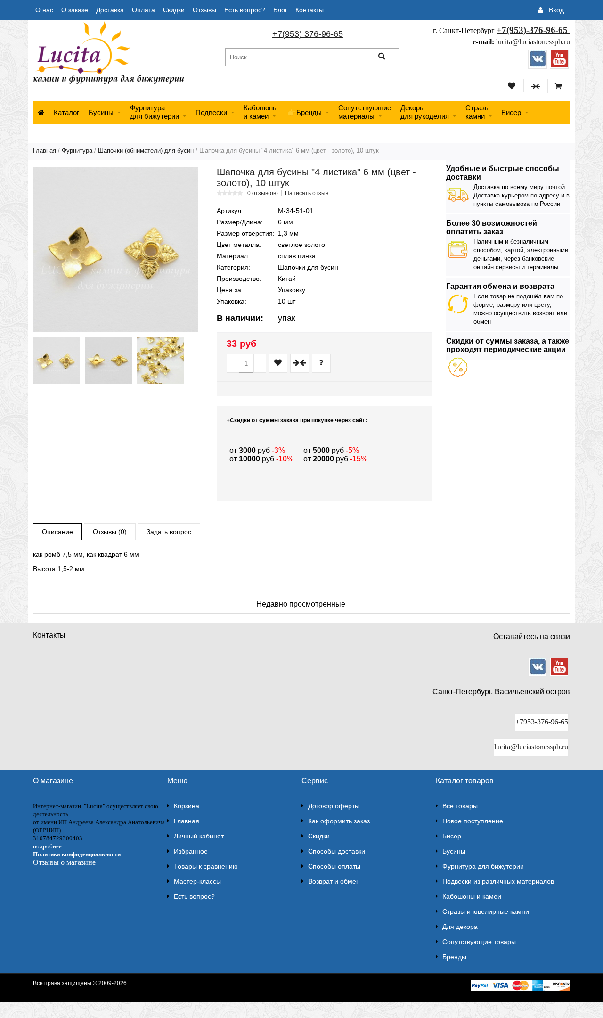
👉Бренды (304, 112)
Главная (44, 150)
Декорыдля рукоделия (424, 112)
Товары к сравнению (206, 866)
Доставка (110, 10)
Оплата (143, 10)
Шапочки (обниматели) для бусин (146, 150)
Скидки (174, 10)
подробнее (47, 846)
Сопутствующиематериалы (364, 112)
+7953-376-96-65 (541, 722)
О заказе (74, 10)
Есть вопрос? (244, 10)
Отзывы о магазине (64, 862)
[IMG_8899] (56, 360)
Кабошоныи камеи (261, 112)
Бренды (454, 957)
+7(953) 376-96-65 (307, 34)
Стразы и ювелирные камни (485, 911)
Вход (556, 10)
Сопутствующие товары (479, 941)
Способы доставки (336, 851)
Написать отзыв (306, 193)
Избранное (191, 851)
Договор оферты (333, 806)
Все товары (460, 806)
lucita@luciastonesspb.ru (533, 42)
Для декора (460, 926)
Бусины (101, 112)
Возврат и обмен (334, 881)
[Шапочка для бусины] (115, 249)
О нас (44, 10)
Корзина (186, 806)
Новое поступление (472, 821)
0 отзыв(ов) (262, 193)
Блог (280, 10)
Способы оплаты (334, 866)
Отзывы (204, 10)
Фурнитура (77, 150)
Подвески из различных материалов (498, 881)
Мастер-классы (197, 881)
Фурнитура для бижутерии (154, 112)
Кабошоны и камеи (471, 896)
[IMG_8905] (108, 360)
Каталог (66, 112)
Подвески (211, 112)
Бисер (511, 112)
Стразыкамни (477, 112)
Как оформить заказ (339, 821)
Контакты (309, 10)
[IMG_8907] (160, 360)
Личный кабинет (199, 836)
